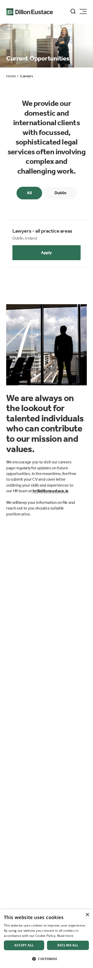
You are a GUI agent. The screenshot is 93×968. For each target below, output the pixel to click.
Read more (65, 935)
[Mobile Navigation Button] (83, 11)
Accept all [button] (24, 945)
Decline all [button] (67, 945)
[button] (46, 959)
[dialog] (46, 938)
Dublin (60, 192)
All (29, 192)
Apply (46, 252)
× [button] (87, 915)
